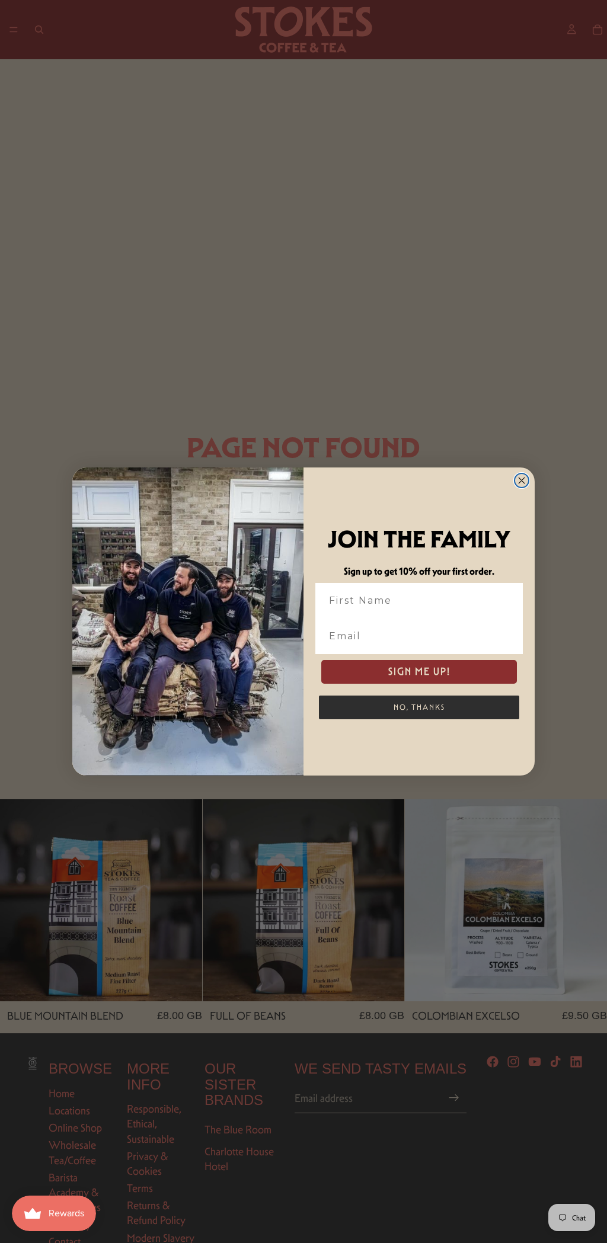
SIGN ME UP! (419, 671)
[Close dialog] (522, 480)
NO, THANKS (419, 707)
